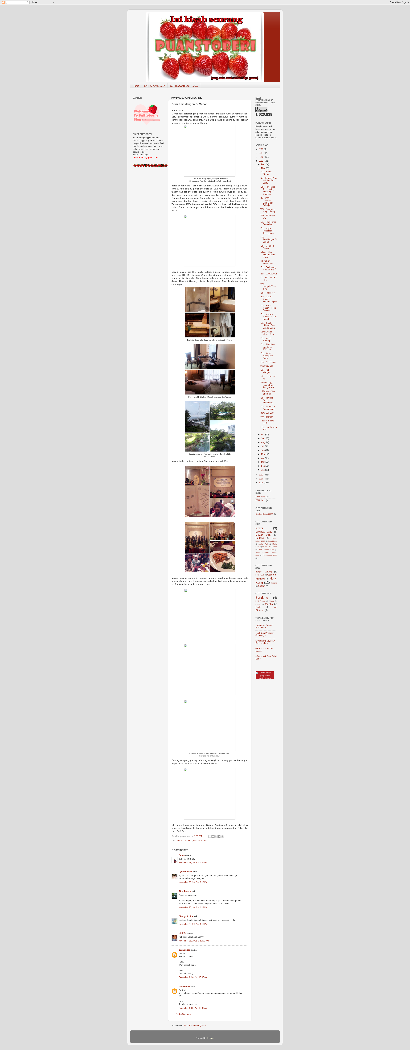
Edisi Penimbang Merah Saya (268, 268)
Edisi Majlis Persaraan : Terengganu (267, 230)
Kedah (257, 604)
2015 (261, 149)
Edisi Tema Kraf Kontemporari (267, 407)
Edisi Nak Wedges (265, 371)
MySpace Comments (265, 678)
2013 (261, 157)
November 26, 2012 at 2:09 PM (193, 863)
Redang (259, 538)
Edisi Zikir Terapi (268, 362)
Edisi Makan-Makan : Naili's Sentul (268, 316)
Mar (263, 462)
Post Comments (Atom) (195, 1026)
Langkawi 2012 (263, 531)
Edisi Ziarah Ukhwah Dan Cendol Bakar (267, 325)
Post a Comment (183, 1014)
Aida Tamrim (185, 891)
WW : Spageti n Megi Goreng (267, 210)
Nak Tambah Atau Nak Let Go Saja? (268, 180)
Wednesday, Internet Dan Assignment (267, 385)
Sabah (261, 585)
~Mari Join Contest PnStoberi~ (264, 626)
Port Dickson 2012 (266, 549)
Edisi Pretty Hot (267, 293)
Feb (263, 466)
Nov (263, 168)
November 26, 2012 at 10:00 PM (194, 941)
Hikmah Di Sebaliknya (266, 262)
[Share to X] (216, 836)
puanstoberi (185, 950)
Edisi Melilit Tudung (265, 339)
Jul (263, 446)
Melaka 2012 (263, 534)
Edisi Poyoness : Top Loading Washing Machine (268, 190)
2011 (261, 475)
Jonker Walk (263, 544)
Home (136, 85)
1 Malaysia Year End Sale (267, 392)
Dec (263, 164)
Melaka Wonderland (269, 547)
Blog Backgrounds (265, 677)
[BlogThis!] (213, 836)
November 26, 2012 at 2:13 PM (193, 882)
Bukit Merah (259, 575)
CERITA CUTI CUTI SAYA (184, 85)
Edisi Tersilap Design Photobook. (266, 400)
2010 (261, 479)
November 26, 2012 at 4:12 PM (193, 907)
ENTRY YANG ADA (154, 85)
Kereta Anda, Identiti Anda (267, 333)
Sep (263, 438)
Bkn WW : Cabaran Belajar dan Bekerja (266, 201)
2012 (261, 161)
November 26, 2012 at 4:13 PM (193, 924)
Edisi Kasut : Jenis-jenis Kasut (266, 355)
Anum (182, 855)
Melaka (269, 604)
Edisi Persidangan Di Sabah (268, 239)
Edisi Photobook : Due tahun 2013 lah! (268, 346)
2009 (261, 483)
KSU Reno (260, 497)
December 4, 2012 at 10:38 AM (193, 1008)
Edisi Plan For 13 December (268, 223)
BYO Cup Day (267, 413)
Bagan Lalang (263, 571)
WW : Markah (266, 417)
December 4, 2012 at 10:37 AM (193, 977)
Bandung (261, 597)
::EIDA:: (182, 933)
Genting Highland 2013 (264, 514)
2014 (261, 153)
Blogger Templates (265, 675)
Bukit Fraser (260, 601)
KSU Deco (260, 500)
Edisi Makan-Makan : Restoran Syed (268, 299)
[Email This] (210, 836)
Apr (263, 458)
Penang (274, 583)
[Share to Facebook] (219, 836)
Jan (263, 470)
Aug (263, 442)
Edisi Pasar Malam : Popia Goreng (268, 307)
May (263, 454)
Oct (263, 434)
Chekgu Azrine (186, 916)
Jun (263, 450)
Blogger (210, 1038)
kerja (179, 841)
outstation (187, 841)
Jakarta (271, 601)
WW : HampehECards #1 (268, 286)
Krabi (259, 528)
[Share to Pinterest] (222, 836)
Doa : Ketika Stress (266, 173)
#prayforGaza (266, 366)
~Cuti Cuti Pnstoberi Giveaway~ (264, 634)
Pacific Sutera (199, 841)
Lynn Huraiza (185, 872)
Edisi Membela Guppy (267, 247)
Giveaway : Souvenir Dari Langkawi (265, 642)
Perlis (258, 607)
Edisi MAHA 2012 (268, 274)
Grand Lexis (272, 541)
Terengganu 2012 (270, 555)
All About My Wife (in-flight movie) (267, 254)
